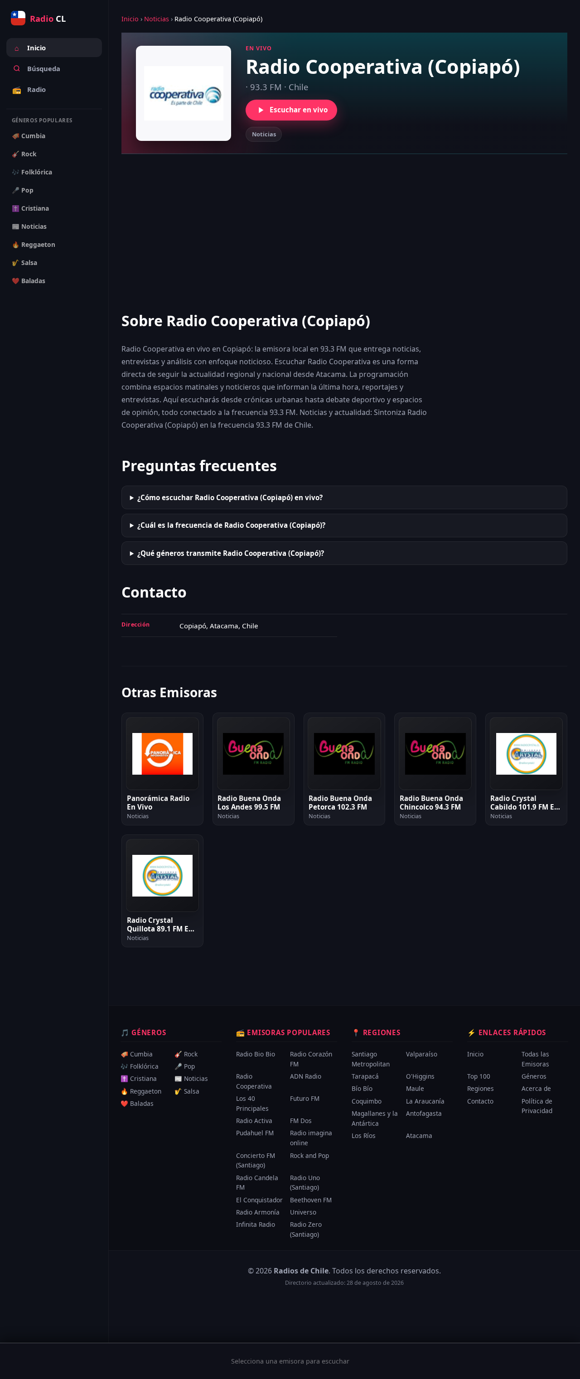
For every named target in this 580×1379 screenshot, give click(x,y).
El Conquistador (259, 1200)
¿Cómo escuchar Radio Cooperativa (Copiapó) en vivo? (230, 497)
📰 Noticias (29, 226)
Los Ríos (364, 1135)
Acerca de (536, 1088)
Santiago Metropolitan (371, 1059)
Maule (415, 1088)
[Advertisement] (344, 232)
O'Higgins (420, 1076)
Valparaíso (421, 1054)
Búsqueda (43, 68)
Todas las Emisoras (535, 1059)
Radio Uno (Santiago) (305, 1182)
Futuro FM (304, 1098)
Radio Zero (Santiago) (306, 1229)
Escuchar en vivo (299, 109)
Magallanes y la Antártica (375, 1118)
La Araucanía (425, 1101)
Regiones (480, 1088)
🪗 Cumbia (28, 135)
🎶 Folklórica (32, 172)
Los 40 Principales (252, 1103)
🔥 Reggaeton (33, 244)
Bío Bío (362, 1088)
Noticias (156, 18)
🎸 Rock (24, 153)
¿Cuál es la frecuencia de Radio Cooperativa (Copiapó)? (231, 525)
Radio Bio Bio (255, 1054)
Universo (303, 1212)
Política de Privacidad (537, 1106)
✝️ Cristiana (30, 208)
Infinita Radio (255, 1224)
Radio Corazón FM (311, 1059)
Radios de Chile (301, 1271)
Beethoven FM (311, 1200)
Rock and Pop (309, 1155)
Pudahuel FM (255, 1132)
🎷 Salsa (24, 262)
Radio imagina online (311, 1137)
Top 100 (478, 1076)
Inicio (30, 48)
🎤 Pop (23, 190)
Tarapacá (365, 1076)
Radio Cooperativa (254, 1081)
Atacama (419, 1135)
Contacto (480, 1101)
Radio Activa (254, 1120)
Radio (29, 90)
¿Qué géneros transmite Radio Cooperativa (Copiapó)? (230, 553)
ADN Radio (305, 1076)
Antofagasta (424, 1113)
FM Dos (301, 1120)
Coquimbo (367, 1101)
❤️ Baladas (28, 280)
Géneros (534, 1076)
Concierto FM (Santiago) (255, 1160)
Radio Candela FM (257, 1182)
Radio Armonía (258, 1212)
